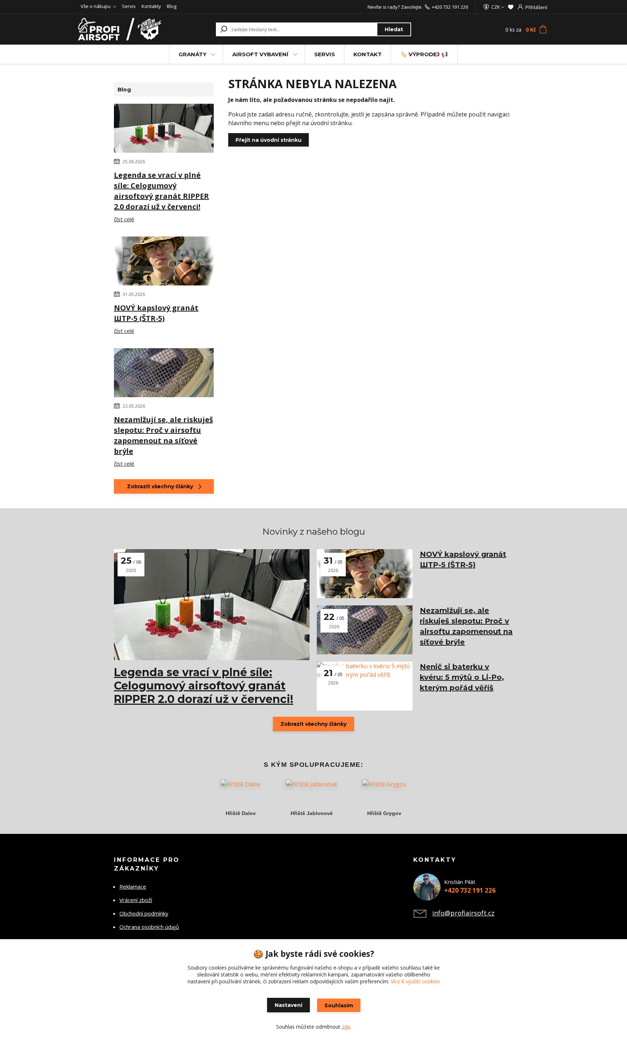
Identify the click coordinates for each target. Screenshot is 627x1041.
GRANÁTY (192, 54)
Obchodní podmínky (143, 913)
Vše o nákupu (96, 6)
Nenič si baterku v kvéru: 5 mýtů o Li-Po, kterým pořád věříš (462, 677)
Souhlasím (338, 1005)
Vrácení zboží (135, 900)
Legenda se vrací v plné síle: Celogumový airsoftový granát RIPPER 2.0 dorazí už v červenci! (161, 190)
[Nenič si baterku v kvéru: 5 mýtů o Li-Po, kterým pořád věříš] (365, 686)
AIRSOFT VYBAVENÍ (260, 54)
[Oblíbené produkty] (510, 7)
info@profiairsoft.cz (463, 913)
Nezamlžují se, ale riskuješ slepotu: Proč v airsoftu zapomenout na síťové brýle (163, 435)
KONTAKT (367, 54)
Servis (129, 6)
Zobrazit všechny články (160, 486)
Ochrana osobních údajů (149, 926)
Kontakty (151, 6)
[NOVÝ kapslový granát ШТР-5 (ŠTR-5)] (164, 262)
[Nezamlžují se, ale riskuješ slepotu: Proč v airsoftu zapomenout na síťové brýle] (164, 374)
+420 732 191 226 (450, 7)
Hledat (394, 29)
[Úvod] (122, 29)
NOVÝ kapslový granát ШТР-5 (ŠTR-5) (156, 313)
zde (346, 1026)
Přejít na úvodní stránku (268, 140)
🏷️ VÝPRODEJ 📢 (424, 54)
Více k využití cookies (415, 981)
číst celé (124, 219)
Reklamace (132, 886)
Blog (171, 6)
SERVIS (324, 54)
